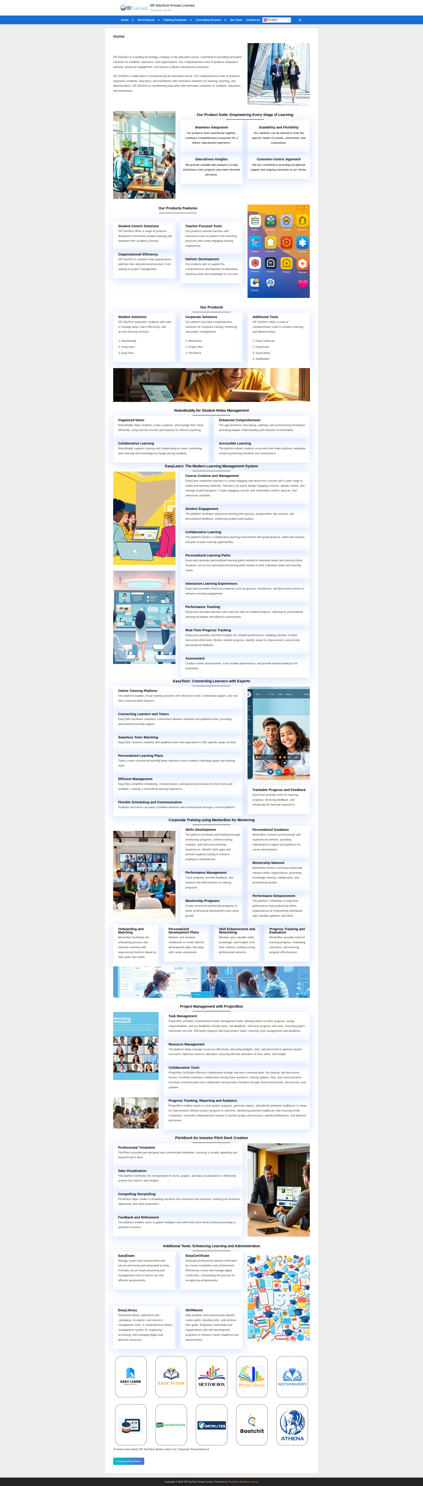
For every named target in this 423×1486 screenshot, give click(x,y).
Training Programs (175, 19)
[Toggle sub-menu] (132, 20)
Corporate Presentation (128, 1461)
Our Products (146, 19)
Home (125, 19)
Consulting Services (208, 19)
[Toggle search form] (300, 20)
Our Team (236, 19)
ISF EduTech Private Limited (172, 5)
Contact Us (253, 19)
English (272, 19)
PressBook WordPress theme (243, 1482)
